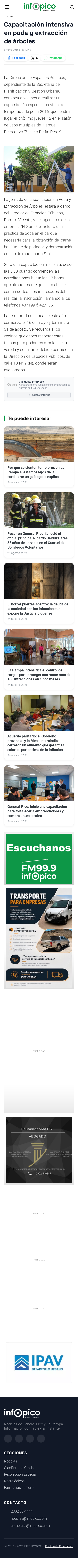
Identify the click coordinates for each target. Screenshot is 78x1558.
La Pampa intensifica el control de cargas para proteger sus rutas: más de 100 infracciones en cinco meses (39, 674)
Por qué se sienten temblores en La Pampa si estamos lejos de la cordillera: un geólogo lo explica (35, 472)
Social (9, 16)
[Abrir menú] (7, 7)
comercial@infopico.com (30, 1526)
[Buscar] (72, 7)
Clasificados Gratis (19, 1468)
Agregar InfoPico (41, 395)
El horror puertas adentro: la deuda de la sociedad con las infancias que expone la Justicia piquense (37, 608)
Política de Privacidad (59, 1546)
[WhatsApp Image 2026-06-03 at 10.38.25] (39, 938)
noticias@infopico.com (29, 1519)
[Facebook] (8, 1439)
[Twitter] (30, 1439)
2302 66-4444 (22, 1511)
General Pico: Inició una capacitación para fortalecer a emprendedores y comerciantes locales (37, 811)
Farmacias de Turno (19, 1488)
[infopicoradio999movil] (39, 858)
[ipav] (39, 1363)
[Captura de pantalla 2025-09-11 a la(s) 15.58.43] (39, 1150)
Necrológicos (14, 1481)
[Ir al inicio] (39, 7)
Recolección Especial (20, 1474)
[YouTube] (41, 1439)
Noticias (10, 1461)
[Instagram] (19, 1439)
